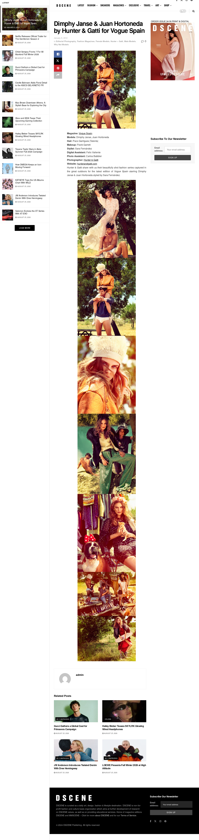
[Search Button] (193, 11)
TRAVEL (147, 5)
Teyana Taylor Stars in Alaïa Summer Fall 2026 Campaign (28, 150)
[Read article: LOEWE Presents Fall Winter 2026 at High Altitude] (124, 750)
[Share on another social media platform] (58, 75)
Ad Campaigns (62, 719)
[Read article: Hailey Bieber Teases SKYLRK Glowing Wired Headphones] (124, 711)
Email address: (158, 149)
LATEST (81, 5)
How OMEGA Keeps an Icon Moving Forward (28, 166)
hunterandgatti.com (87, 163)
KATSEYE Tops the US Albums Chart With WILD (29, 181)
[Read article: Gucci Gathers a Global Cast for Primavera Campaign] (76, 711)
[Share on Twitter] (58, 61)
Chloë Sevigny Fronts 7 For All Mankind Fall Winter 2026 (29, 53)
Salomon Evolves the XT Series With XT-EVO (29, 212)
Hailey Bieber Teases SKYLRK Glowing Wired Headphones (29, 135)
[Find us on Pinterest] (165, 821)
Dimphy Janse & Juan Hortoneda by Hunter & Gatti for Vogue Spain (23, 21)
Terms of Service (128, 815)
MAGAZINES (118, 5)
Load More (24, 228)
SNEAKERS (105, 5)
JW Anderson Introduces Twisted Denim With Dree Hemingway (30, 196)
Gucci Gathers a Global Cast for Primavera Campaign (30, 68)
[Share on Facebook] (58, 54)
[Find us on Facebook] (150, 821)
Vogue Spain (85, 133)
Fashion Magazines (86, 41)
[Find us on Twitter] (155, 821)
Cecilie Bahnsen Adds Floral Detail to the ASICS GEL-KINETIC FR (31, 84)
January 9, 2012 (60, 37)
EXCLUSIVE (134, 5)
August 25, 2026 (62, 733)
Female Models (102, 41)
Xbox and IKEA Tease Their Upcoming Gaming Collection (28, 119)
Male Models (130, 41)
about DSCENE (102, 815)
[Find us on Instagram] (160, 821)
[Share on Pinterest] (58, 68)
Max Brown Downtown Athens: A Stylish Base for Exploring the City (30, 104)
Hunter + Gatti (117, 41)
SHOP (166, 5)
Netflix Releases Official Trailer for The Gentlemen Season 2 (30, 37)
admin (80, 675)
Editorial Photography (66, 41)
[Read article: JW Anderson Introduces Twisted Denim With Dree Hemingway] (76, 750)
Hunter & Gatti (91, 160)
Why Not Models (61, 44)
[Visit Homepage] (64, 5)
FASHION (91, 5)
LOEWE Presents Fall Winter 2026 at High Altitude (124, 766)
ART (157, 5)
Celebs (108, 719)
